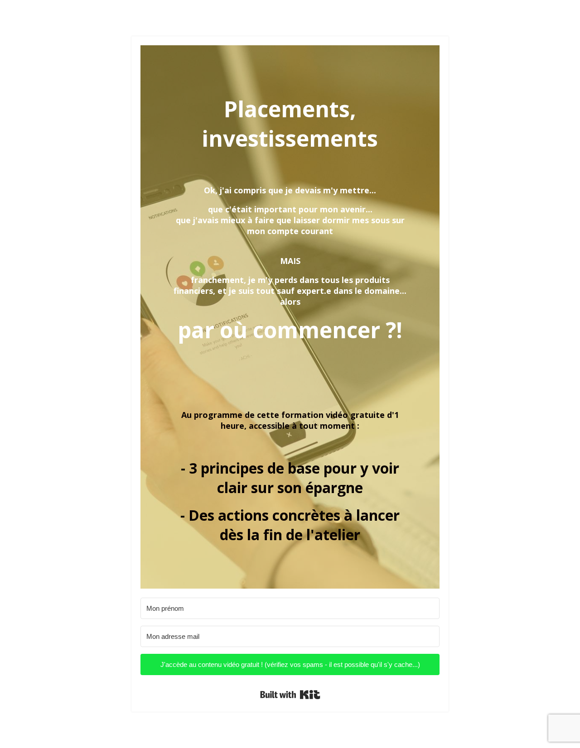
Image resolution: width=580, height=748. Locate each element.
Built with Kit (290, 694)
